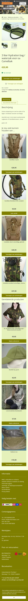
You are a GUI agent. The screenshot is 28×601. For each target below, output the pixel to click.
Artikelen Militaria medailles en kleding (13, 481)
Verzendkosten (6, 489)
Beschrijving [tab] (6, 99)
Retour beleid (5, 487)
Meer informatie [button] (13, 593)
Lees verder (14, 213)
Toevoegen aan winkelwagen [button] (14, 172)
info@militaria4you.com (12, 519)
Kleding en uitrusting (13, 17)
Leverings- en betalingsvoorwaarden (12, 485)
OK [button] (14, 597)
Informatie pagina (7, 483)
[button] (24, 24)
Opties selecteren (14, 341)
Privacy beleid (6, 491)
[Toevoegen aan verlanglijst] (3, 135)
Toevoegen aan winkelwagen (11, 78)
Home (5, 17)
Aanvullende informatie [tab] (9, 103)
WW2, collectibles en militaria (10, 479)
